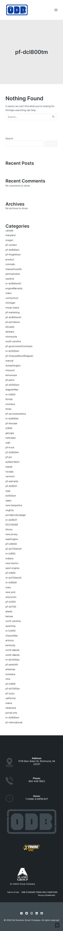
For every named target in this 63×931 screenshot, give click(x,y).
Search (9, 138)
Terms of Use (13, 892)
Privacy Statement (46, 895)
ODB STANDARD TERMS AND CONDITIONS (39, 892)
